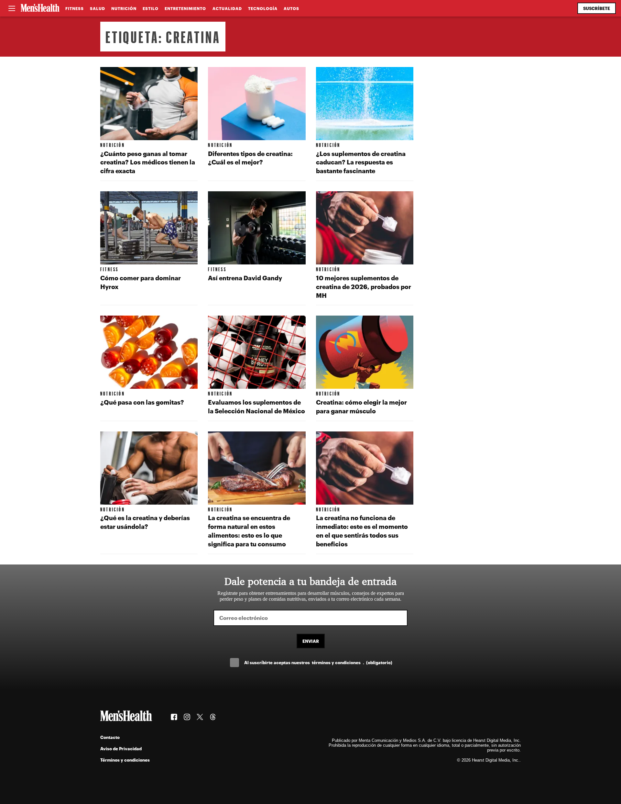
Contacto (110, 737)
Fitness (74, 8)
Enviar (310, 641)
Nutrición (123, 8)
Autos (291, 8)
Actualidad (227, 8)
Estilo (150, 8)
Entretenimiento (185, 8)
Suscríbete (596, 8)
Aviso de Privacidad (121, 748)
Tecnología (263, 8)
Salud (97, 8)
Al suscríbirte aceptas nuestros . (318, 662)
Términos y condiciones (125, 759)
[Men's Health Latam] (40, 8)
